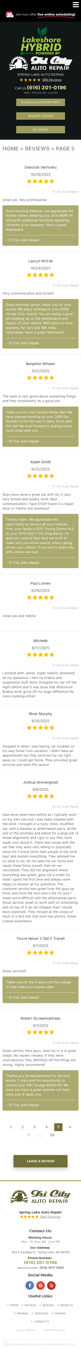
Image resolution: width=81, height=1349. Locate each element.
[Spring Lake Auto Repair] (41, 63)
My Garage (40, 129)
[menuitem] (13, 1305)
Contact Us (41, 1321)
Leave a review (40, 1161)
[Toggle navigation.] (76, 4)
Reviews (37, 148)
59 (52, 1135)
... (40, 1135)
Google (40, 1285)
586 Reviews (51, 80)
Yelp (51, 1285)
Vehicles (60, 1313)
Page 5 (65, 148)
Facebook (29, 1285)
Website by (54, 1330)
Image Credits (25, 1330)
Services (30, 1305)
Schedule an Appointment (40, 102)
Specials (48, 1305)
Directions (41, 1313)
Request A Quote (40, 116)
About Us (66, 1305)
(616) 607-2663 (51, 1267)
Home (10, 148)
